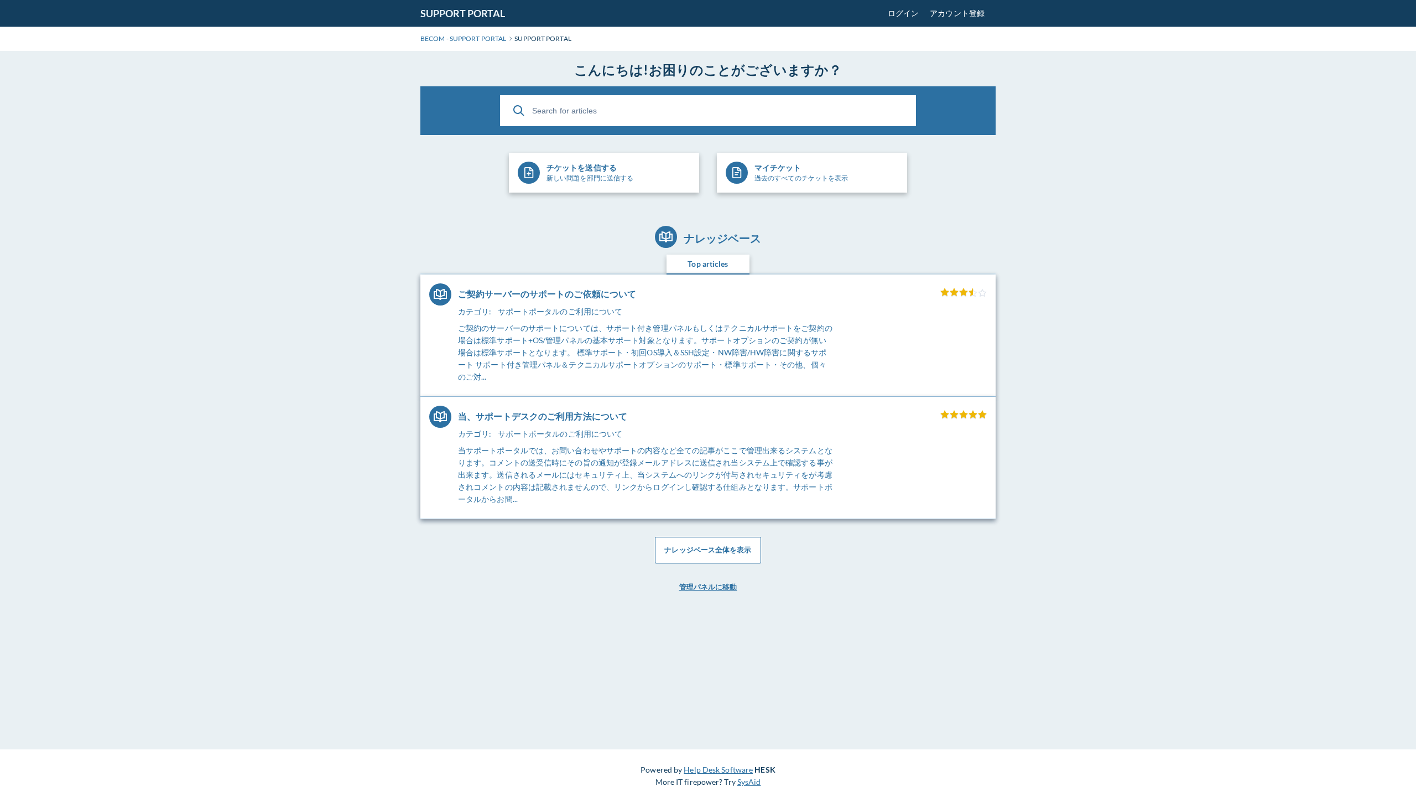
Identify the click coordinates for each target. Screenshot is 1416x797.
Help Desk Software (718, 769)
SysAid (749, 781)
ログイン (903, 13)
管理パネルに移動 (708, 586)
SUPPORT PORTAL (462, 13)
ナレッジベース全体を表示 (707, 549)
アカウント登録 (957, 13)
